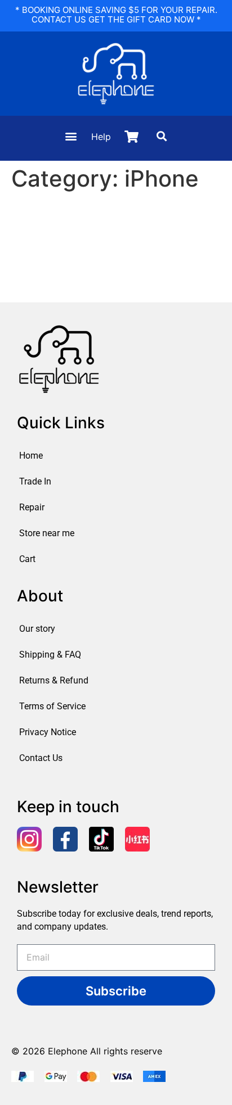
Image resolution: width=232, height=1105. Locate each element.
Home (31, 455)
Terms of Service (52, 706)
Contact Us (41, 758)
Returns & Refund (53, 680)
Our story (37, 628)
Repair (31, 507)
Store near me (46, 533)
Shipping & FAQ (50, 654)
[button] (70, 136)
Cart (27, 559)
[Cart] (131, 137)
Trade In (35, 481)
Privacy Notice (47, 732)
